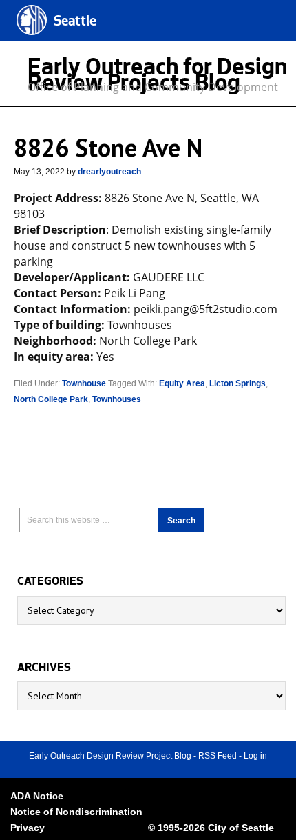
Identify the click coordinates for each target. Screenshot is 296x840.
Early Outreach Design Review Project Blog (110, 756)
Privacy (27, 827)
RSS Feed (217, 756)
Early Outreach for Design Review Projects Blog (157, 78)
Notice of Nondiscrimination (76, 811)
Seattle (75, 22)
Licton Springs (237, 383)
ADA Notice (36, 795)
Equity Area (182, 383)
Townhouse (84, 383)
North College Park (51, 399)
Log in (255, 756)
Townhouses (116, 399)
